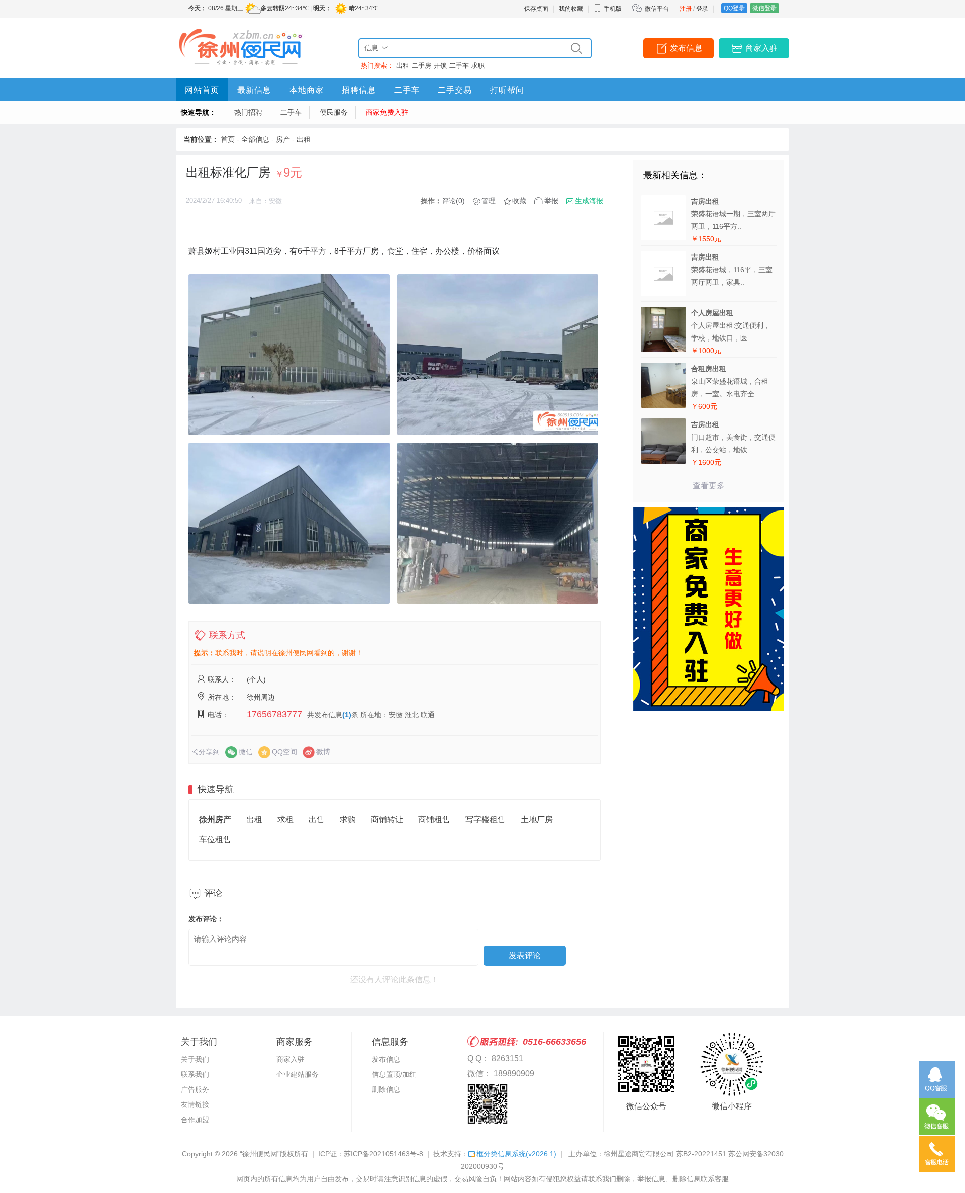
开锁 (440, 65)
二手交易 (455, 90)
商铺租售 (434, 819)
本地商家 (307, 90)
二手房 (421, 65)
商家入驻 (761, 48)
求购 (348, 819)
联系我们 (195, 1074)
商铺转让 (387, 819)
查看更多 (709, 485)
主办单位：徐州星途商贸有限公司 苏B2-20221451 (647, 1154)
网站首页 (202, 90)
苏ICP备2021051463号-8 (383, 1154)
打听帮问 (507, 90)
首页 (228, 139)
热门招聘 (248, 112)
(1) (346, 715)
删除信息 (386, 1089)
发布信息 (686, 48)
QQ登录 (734, 8)
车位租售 (215, 839)
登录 (702, 8)
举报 (551, 201)
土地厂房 (537, 819)
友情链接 (195, 1104)
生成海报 (589, 201)
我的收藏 (571, 8)
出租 (402, 65)
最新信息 (254, 90)
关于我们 (195, 1059)
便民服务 (334, 112)
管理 (488, 201)
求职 (478, 65)
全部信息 (255, 139)
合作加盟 (195, 1120)
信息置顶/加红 (394, 1074)
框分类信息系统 (516, 1154)
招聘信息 (359, 90)
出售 (317, 819)
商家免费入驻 (387, 112)
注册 (686, 8)
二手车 (459, 65)
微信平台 (657, 8)
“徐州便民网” (260, 1154)
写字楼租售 (485, 819)
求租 (285, 819)
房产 (283, 139)
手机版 (613, 8)
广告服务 (195, 1089)
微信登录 (764, 8)
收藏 (519, 201)
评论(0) (453, 201)
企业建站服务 (297, 1074)
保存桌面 (536, 8)
